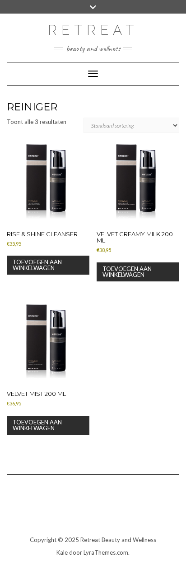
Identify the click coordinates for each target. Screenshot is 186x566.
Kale (62, 552)
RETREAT (93, 30)
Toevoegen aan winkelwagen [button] (37, 264)
